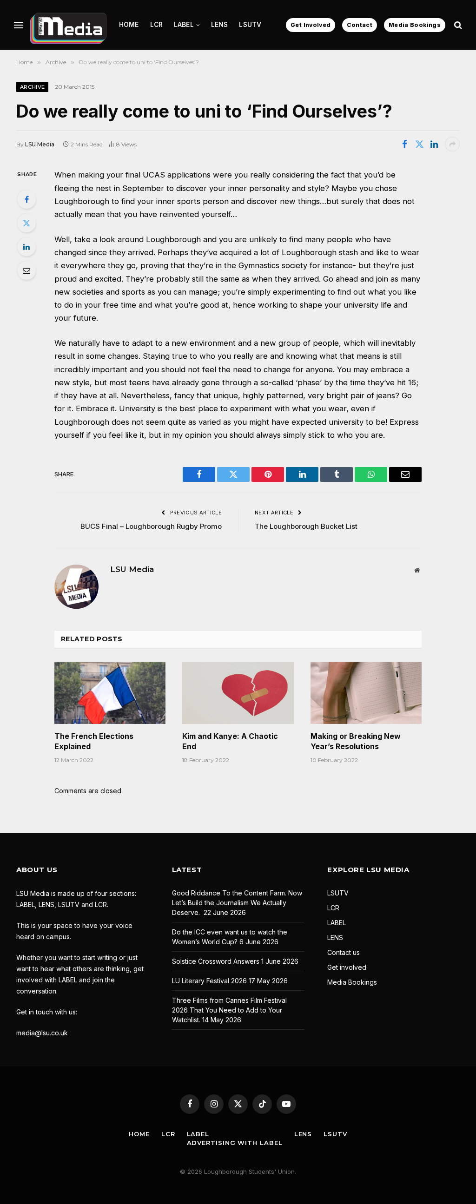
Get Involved (311, 24)
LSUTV (250, 24)
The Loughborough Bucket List (306, 526)
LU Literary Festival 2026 (209, 981)
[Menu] (18, 24)
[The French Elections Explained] (109, 693)
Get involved (346, 967)
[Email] (26, 270)
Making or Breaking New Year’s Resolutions (356, 741)
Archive (32, 87)
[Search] (457, 24)
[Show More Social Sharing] (452, 144)
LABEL (184, 24)
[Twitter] (26, 223)
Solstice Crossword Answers (215, 961)
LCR (156, 24)
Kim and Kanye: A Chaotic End (230, 741)
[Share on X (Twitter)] (419, 144)
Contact (359, 24)
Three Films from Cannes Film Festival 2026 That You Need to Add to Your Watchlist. (229, 1010)
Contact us (343, 952)
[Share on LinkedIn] (434, 144)
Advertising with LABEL (235, 1142)
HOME (129, 24)
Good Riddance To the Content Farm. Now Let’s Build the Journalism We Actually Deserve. (237, 902)
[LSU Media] (68, 25)
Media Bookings (415, 24)
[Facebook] (26, 199)
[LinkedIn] (26, 246)
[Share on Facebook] (404, 144)
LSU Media (39, 144)
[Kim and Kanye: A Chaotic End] (237, 693)
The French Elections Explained (93, 741)
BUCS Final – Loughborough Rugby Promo (151, 526)
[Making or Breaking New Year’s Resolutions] (366, 693)
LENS (219, 24)
